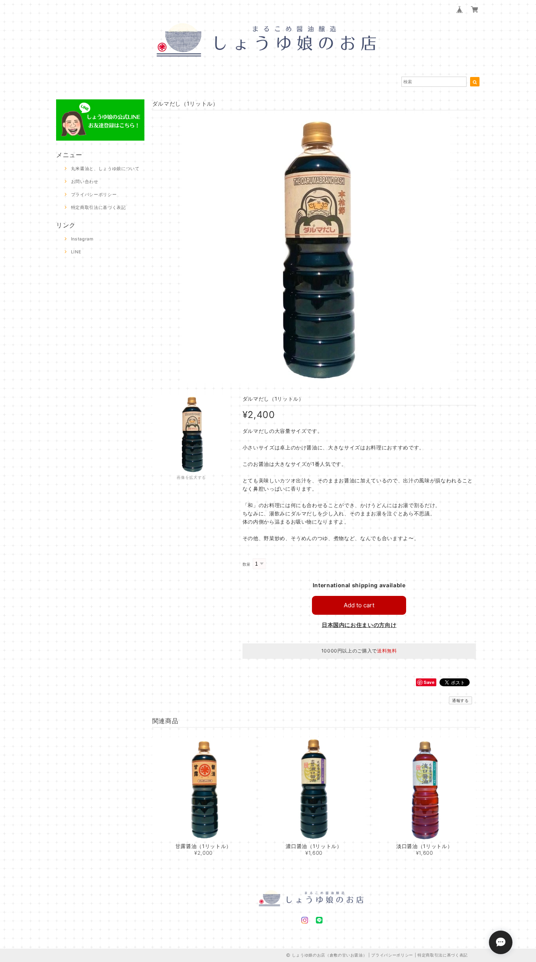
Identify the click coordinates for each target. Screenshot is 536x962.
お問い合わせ (84, 181)
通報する (460, 700)
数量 (246, 564)
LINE (76, 252)
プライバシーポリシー (94, 194)
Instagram (82, 239)
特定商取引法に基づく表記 (98, 207)
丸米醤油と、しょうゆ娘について (105, 168)
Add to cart (359, 605)
